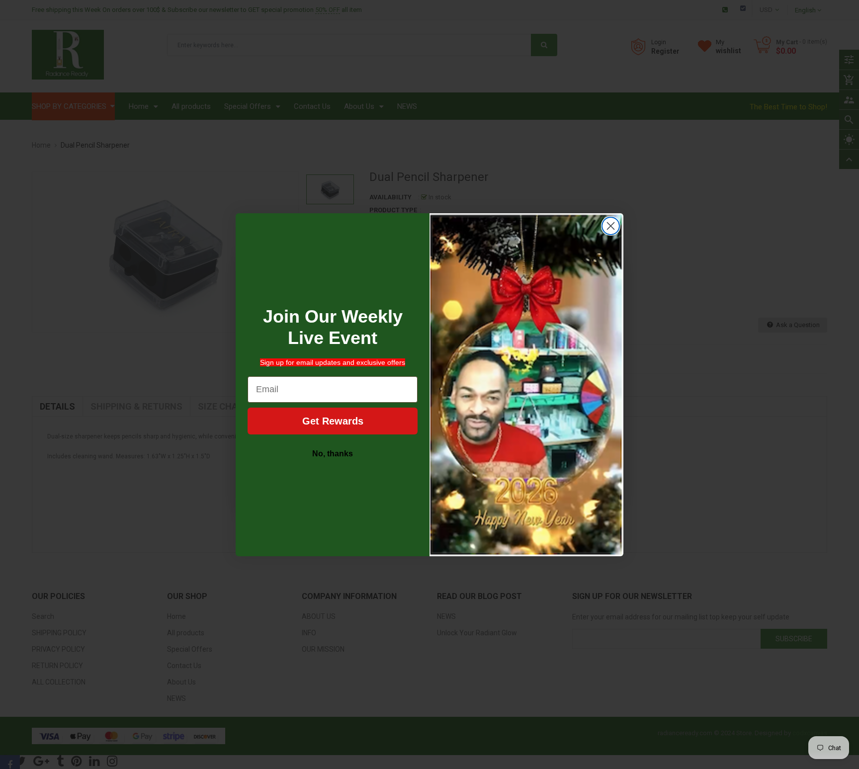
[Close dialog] (610, 226)
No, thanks (332, 453)
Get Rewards (332, 421)
